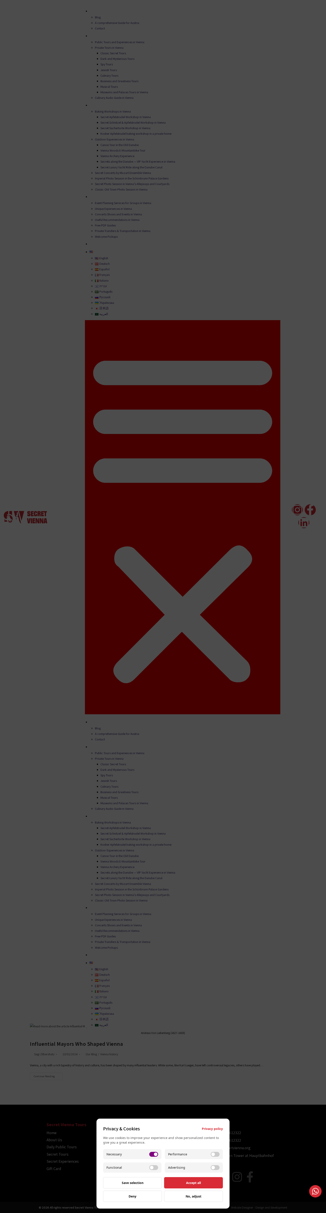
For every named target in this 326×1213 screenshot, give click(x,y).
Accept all (193, 1183)
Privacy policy (212, 1129)
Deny (132, 1196)
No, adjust (193, 1196)
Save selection (132, 1183)
